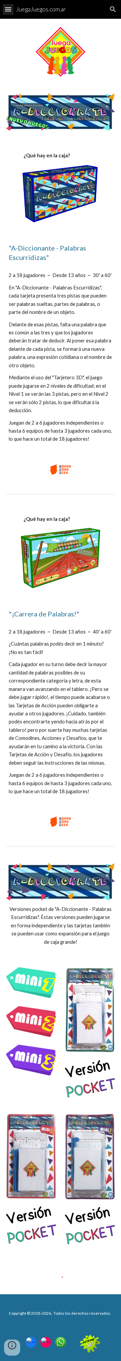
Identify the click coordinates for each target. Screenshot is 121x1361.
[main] (60, 155)
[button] (8, 9)
